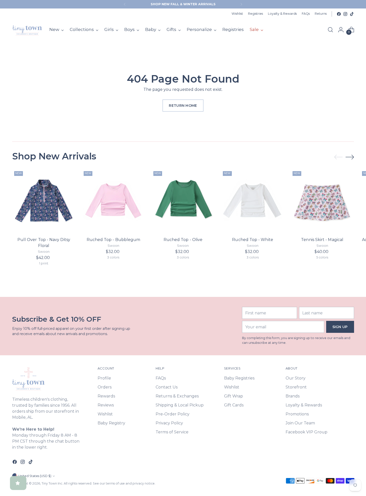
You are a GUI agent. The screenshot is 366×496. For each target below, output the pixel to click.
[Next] (241, 4)
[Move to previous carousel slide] (338, 157)
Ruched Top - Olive (183, 239)
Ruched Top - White (252, 239)
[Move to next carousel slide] (350, 157)
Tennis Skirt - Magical (322, 239)
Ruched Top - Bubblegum (113, 239)
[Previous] (124, 4)
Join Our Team (300, 423)
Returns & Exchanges (177, 396)
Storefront (296, 387)
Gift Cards (234, 405)
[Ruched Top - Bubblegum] (113, 201)
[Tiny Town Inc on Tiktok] (352, 14)
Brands (293, 396)
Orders (105, 387)
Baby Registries (239, 378)
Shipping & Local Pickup (180, 405)
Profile (104, 378)
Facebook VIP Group (306, 432)
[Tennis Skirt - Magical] (322, 201)
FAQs (161, 378)
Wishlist (105, 414)
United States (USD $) (34, 476)
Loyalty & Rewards (304, 405)
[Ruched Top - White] (252, 201)
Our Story (295, 378)
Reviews (106, 405)
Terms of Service (172, 432)
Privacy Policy (169, 423)
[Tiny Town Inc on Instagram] (345, 14)
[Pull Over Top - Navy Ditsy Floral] (44, 201)
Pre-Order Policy (172, 414)
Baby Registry (111, 423)
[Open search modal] (330, 30)
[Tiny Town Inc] (27, 29)
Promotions (297, 414)
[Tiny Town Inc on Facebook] (339, 14)
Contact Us (167, 387)
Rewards (106, 396)
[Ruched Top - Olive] (183, 201)
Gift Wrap (233, 396)
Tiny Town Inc (52, 483)
